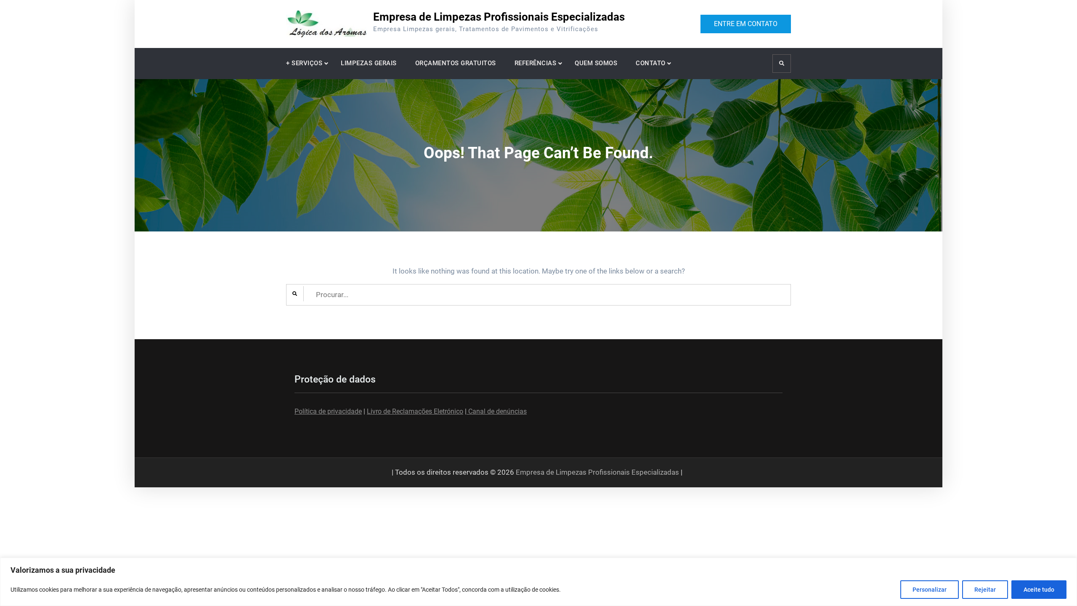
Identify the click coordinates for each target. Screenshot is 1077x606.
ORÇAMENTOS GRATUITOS (455, 63)
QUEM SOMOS (596, 63)
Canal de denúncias (497, 411)
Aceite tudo (1039, 589)
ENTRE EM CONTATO (745, 24)
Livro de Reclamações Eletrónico (415, 411)
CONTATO (651, 63)
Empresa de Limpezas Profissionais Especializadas (499, 17)
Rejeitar (985, 589)
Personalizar (930, 589)
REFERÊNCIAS (536, 63)
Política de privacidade (328, 411)
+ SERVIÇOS (304, 63)
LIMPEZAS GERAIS (369, 63)
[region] (538, 582)
